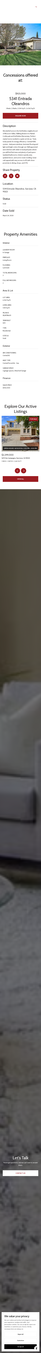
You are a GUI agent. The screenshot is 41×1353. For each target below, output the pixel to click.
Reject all (20, 1334)
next (23, 470)
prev (17, 470)
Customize (20, 1340)
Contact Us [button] (20, 1173)
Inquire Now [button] (20, 116)
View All (20, 479)
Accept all (21, 1346)
